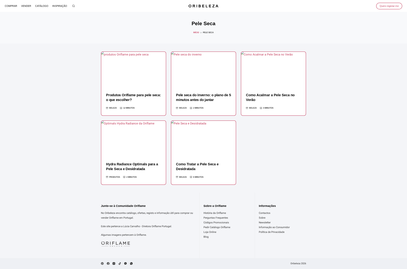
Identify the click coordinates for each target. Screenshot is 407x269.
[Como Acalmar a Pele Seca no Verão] (273, 70)
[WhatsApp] (131, 263)
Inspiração (59, 6)
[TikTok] (119, 263)
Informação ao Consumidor (274, 227)
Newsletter (265, 222)
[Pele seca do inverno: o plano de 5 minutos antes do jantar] (203, 70)
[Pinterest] (102, 263)
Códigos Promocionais (216, 222)
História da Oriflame (215, 212)
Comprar (11, 6)
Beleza (113, 108)
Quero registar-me (389, 6)
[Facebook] (108, 263)
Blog (206, 236)
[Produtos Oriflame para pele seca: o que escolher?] (133, 70)
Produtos (114, 177)
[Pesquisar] (73, 6)
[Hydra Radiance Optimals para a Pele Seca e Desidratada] (133, 139)
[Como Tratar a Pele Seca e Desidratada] (203, 139)
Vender (26, 6)
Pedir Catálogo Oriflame (217, 227)
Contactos (264, 212)
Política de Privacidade (271, 231)
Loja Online (210, 231)
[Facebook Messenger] (125, 263)
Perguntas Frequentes (216, 217)
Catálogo (41, 6)
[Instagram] (114, 263)
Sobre (262, 217)
